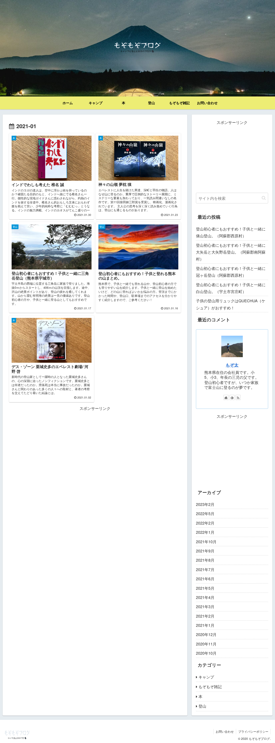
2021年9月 (205, 550)
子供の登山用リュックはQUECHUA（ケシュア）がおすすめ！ (230, 304)
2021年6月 (205, 578)
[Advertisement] (95, 442)
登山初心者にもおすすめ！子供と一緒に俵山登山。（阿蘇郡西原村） (231, 232)
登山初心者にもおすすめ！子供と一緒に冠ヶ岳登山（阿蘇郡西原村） (231, 271)
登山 (202, 706)
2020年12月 (206, 634)
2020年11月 (206, 644)
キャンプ (206, 677)
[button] (263, 198)
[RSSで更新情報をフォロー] (238, 397)
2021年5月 (205, 588)
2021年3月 (205, 606)
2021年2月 (205, 616)
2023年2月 (205, 504)
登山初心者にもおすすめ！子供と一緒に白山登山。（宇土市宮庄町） (231, 288)
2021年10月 (206, 541)
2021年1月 (205, 625)
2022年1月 (205, 532)
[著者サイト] (226, 397)
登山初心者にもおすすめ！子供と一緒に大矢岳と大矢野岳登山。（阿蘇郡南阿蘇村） (231, 252)
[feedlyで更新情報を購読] (232, 397)
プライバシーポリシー (253, 731)
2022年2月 (205, 523)
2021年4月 (205, 597)
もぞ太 (232, 365)
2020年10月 (206, 653)
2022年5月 (205, 513)
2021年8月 (205, 560)
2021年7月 (205, 569)
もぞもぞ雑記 (210, 686)
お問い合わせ (225, 731)
